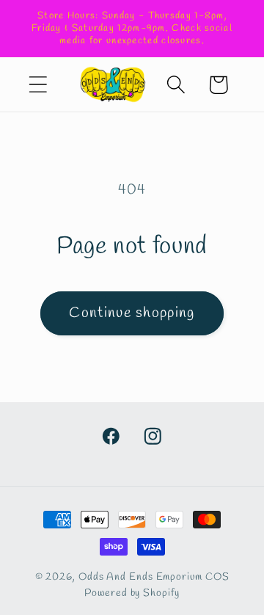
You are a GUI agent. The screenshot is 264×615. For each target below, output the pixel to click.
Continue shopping (131, 313)
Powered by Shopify (131, 593)
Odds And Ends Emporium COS (154, 577)
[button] (38, 85)
